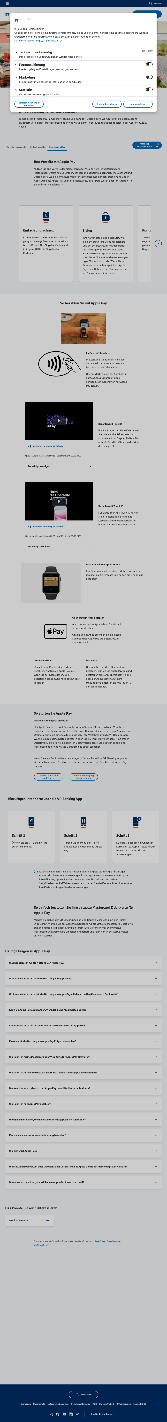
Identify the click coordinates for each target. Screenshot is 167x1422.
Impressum (52, 40)
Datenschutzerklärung (27, 40)
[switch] (149, 64)
